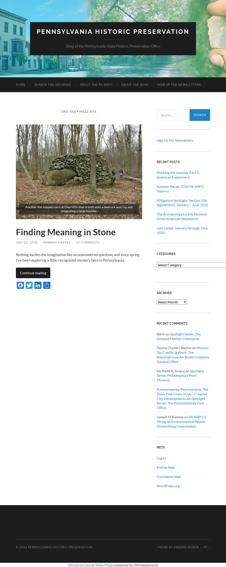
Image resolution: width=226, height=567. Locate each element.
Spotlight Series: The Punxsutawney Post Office (181, 403)
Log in (161, 458)
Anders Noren (186, 547)
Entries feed (166, 467)
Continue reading (33, 273)
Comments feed (169, 476)
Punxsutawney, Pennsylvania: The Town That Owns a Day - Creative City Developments (182, 394)
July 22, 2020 (27, 242)
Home (21, 84)
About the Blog (135, 84)
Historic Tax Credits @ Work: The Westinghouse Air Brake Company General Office (183, 354)
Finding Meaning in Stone (66, 232)
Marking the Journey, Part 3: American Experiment (178, 174)
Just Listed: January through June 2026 (182, 230)
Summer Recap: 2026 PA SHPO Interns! (180, 188)
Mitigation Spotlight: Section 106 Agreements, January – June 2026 (182, 202)
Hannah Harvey (57, 242)
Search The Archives (52, 84)
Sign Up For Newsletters (179, 84)
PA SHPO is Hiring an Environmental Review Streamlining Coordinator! (181, 421)
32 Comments (88, 242)
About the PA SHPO (96, 84)
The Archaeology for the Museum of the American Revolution (182, 216)
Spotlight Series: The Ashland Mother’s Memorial (179, 336)
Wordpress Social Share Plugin (91, 565)
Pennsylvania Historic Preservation (113, 31)
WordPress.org (168, 486)
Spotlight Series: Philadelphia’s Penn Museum (180, 375)
